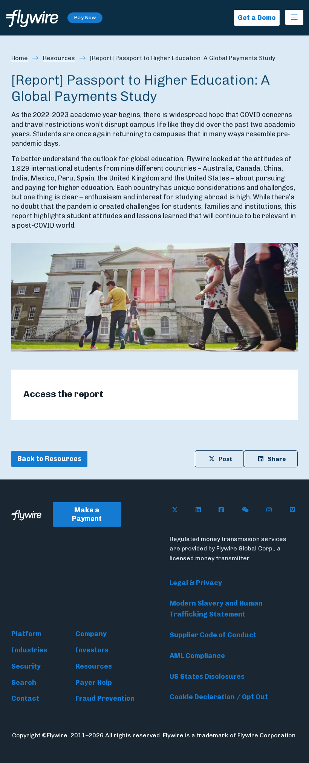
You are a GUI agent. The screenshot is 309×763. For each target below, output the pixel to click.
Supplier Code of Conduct (213, 635)
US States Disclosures (207, 676)
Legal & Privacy (196, 583)
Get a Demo (257, 18)
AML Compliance (197, 656)
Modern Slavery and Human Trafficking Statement (216, 608)
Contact (25, 698)
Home (19, 58)
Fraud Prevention (105, 698)
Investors (92, 650)
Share (277, 458)
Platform (26, 634)
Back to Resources (49, 459)
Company (91, 634)
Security (26, 666)
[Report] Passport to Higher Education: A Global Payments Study (182, 58)
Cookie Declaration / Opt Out (219, 697)
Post (225, 458)
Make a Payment (87, 514)
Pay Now (85, 17)
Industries (29, 650)
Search (23, 682)
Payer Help (93, 682)
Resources (59, 58)
